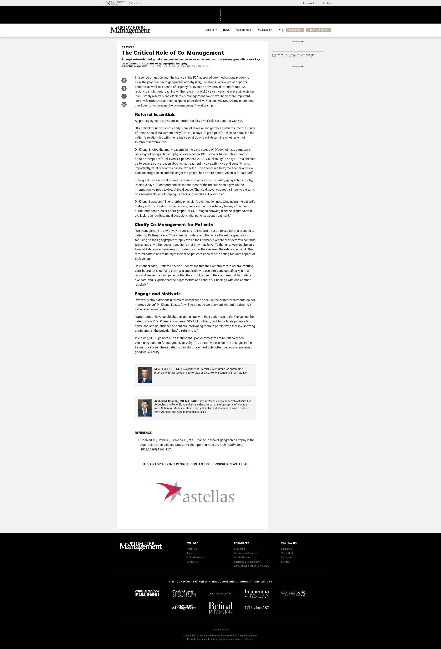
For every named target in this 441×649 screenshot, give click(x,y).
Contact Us (193, 561)
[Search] (281, 30)
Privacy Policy (220, 629)
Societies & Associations (247, 561)
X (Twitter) (287, 553)
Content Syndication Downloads (251, 566)
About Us (192, 548)
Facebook (286, 548)
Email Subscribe (318, 30)
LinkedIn (285, 561)
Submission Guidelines (246, 553)
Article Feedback (196, 557)
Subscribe (295, 30)
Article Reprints (242, 557)
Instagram (287, 557)
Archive (191, 553)
